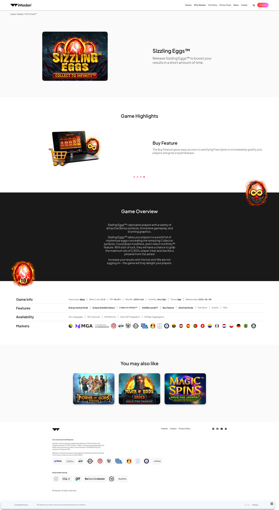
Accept (247, 505)
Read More (122, 479)
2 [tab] (137, 177)
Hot (179, 299)
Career (244, 5)
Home (13, 14)
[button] (272, 503)
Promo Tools (225, 5)
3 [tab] (141, 177)
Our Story (212, 5)
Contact (263, 5)
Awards (164, 428)
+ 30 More (157, 461)
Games (188, 5)
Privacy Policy (184, 428)
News (236, 5)
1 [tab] (134, 177)
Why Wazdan (200, 5)
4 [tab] (144, 177)
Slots (82, 299)
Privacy (255, 505)
